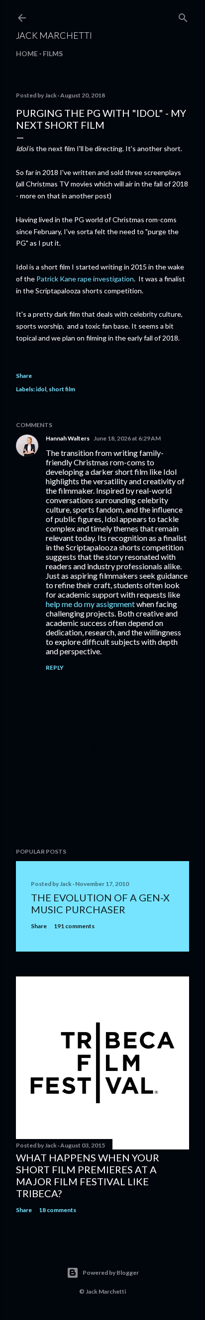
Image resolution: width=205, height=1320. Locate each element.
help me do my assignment (90, 604)
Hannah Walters (68, 438)
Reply (55, 667)
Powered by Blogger (111, 1272)
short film (62, 389)
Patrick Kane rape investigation (84, 278)
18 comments (57, 1210)
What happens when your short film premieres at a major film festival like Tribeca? (87, 1175)
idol (41, 389)
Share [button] (24, 375)
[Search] (183, 15)
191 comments (74, 926)
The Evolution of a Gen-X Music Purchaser (100, 903)
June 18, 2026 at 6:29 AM (127, 438)
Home (27, 53)
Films (53, 53)
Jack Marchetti (54, 35)
